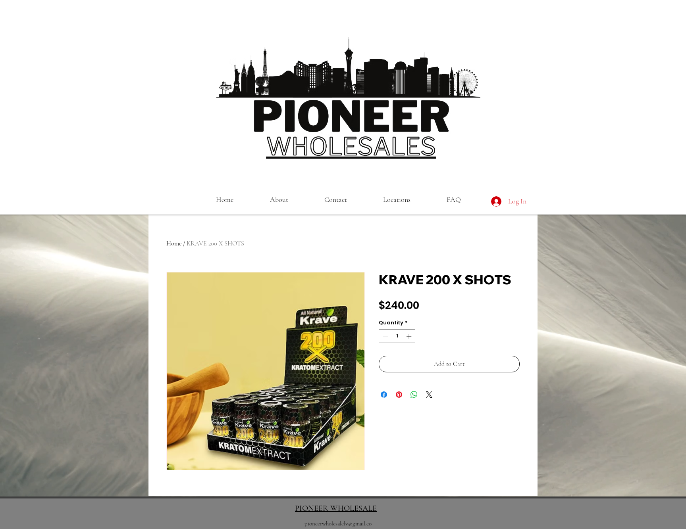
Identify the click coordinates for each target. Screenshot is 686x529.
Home (173, 243)
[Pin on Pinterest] (399, 394)
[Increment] (409, 336)
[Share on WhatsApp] (414, 394)
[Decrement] (384, 336)
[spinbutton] (397, 336)
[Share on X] (429, 394)
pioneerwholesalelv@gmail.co (338, 523)
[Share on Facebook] (384, 394)
